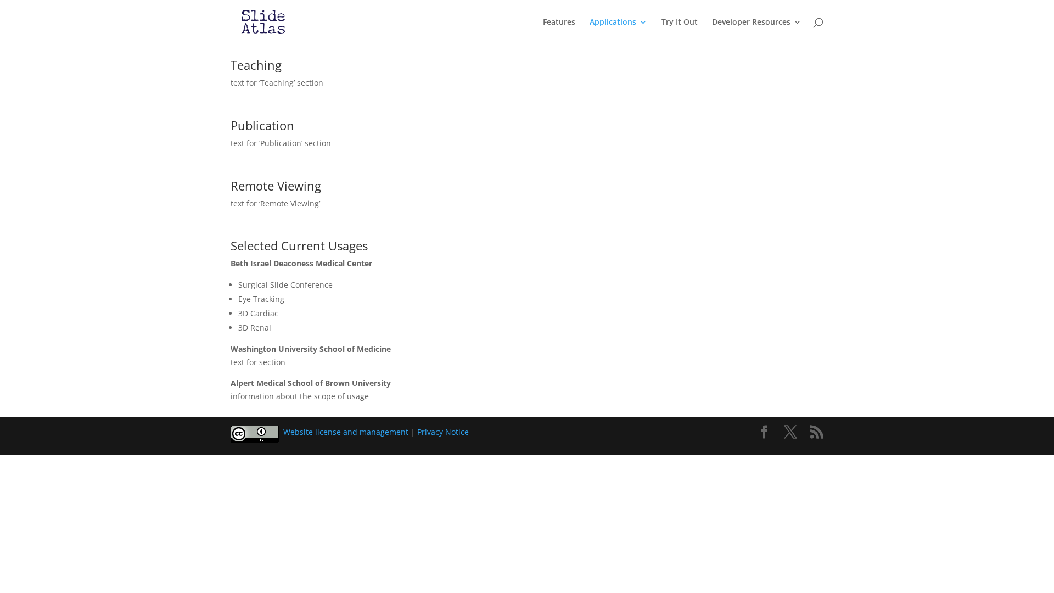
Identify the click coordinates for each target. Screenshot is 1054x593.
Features (559, 22)
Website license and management (345, 432)
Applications (613, 22)
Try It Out (679, 22)
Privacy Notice (443, 432)
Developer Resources (751, 22)
